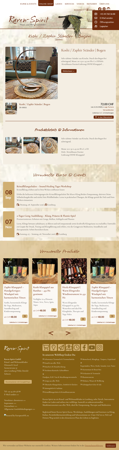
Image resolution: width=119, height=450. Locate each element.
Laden (59, 4)
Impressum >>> (10, 403)
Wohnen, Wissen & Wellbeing (93, 381)
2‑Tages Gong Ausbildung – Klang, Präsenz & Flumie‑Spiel (46, 215)
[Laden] (76, 347)
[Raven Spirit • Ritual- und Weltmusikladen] (29, 21)
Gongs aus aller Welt (51, 381)
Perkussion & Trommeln (91, 373)
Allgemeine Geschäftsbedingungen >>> (19, 409)
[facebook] (99, 9)
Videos (80, 4)
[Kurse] (53, 347)
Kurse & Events (28, 4)
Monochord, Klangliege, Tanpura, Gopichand (98, 359)
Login (91, 10)
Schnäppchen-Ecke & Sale (91, 384)
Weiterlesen (68, 71)
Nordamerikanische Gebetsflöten (56, 370)
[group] (16, 291)
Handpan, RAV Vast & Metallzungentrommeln (60, 377)
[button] (51, 333)
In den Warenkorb (105, 117)
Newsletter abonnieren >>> (15, 400)
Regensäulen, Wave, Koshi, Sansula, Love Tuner (97, 366)
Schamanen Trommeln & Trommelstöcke (59, 359)
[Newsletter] (61, 347)
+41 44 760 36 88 (14, 391)
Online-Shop (46, 4)
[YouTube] (108, 9)
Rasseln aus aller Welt (52, 363)
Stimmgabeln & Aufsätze (53, 388)
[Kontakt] (69, 347)
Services (69, 4)
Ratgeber (92, 4)
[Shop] (46, 347)
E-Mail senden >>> (11, 394)
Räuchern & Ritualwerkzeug (54, 367)
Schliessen (111, 445)
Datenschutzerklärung (94, 445)
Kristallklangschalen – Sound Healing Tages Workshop (44, 186)
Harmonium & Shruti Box (91, 369)
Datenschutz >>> (10, 406)
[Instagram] (104, 9)
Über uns (104, 4)
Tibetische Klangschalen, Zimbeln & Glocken (60, 384)
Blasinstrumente (88, 377)
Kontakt (79, 10)
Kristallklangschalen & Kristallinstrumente (59, 392)
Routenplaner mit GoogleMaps (18, 382)
